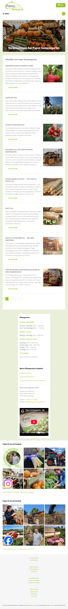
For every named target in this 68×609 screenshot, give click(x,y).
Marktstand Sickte (26, 373)
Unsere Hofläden (34, 580)
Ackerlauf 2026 (11, 98)
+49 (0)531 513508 (31, 400)
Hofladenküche (34, 569)
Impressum (34, 592)
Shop (61, 5)
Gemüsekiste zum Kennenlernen (34, 48)
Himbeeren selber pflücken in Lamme (19, 66)
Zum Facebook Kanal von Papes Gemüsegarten (18, 549)
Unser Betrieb (34, 558)
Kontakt (34, 596)
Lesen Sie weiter (13, 87)
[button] (6, 14)
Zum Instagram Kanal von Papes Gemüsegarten (19, 492)
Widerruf (34, 594)
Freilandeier (34, 560)
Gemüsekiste (34, 567)
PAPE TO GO (9, 208)
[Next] (62, 37)
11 (19, 299)
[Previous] (4, 37)
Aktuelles (34, 571)
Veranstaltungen (34, 583)
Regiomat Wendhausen (27, 377)
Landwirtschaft (34, 578)
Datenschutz (34, 589)
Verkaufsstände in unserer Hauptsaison (33, 380)
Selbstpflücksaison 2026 (14, 125)
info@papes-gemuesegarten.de (34, 402)
